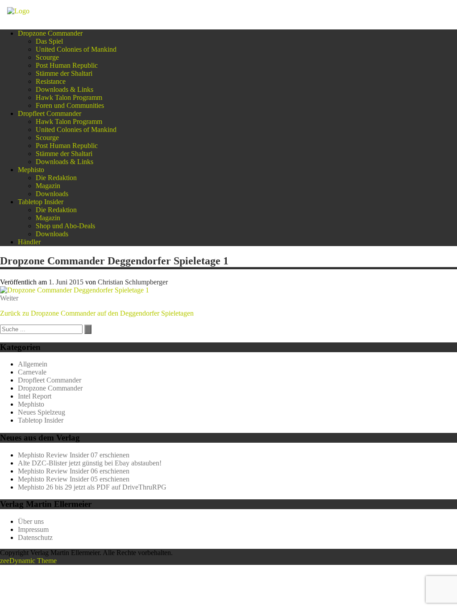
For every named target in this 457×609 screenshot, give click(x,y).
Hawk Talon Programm (69, 97)
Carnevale (32, 372)
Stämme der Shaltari (64, 73)
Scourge (47, 57)
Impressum (33, 529)
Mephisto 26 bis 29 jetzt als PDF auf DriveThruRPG (92, 487)
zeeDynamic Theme (28, 560)
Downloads (52, 194)
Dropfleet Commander (49, 113)
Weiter (9, 298)
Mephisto (31, 169)
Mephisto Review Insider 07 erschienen (73, 455)
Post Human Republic (67, 65)
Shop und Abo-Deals (65, 226)
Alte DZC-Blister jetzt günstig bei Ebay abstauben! (90, 463)
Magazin (48, 185)
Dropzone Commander (50, 33)
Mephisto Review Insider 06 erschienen (73, 471)
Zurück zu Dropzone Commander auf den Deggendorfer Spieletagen (97, 313)
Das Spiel (49, 41)
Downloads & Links (64, 89)
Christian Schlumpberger (133, 282)
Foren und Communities (70, 105)
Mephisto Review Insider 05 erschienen (73, 479)
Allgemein (32, 364)
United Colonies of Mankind (76, 49)
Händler (29, 242)
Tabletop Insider (40, 202)
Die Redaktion (56, 177)
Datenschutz (35, 537)
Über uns (31, 521)
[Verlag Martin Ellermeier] (18, 11)
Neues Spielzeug (41, 412)
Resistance (51, 81)
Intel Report (34, 396)
